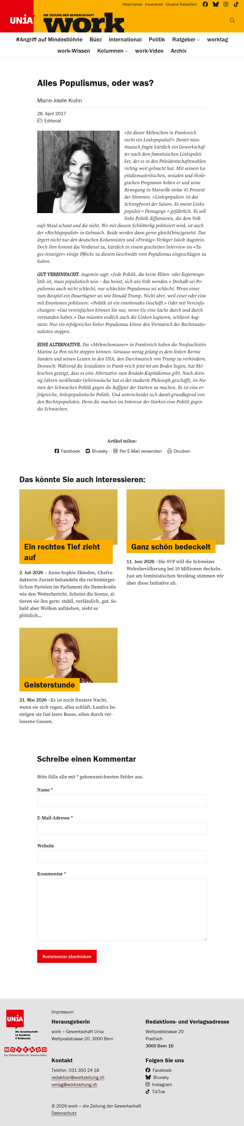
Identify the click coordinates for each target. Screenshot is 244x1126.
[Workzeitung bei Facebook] (205, 4)
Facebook (162, 1070)
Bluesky (161, 1077)
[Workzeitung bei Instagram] (226, 4)
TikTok (158, 1091)
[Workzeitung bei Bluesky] (215, 4)
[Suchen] (232, 20)
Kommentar (51, 873)
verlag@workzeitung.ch (74, 1084)
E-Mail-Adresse (55, 817)
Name (45, 789)
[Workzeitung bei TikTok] (236, 4)
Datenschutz (63, 1113)
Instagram (162, 1084)
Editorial (52, 121)
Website (45, 845)
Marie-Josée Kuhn (59, 100)
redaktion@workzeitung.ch (77, 1077)
